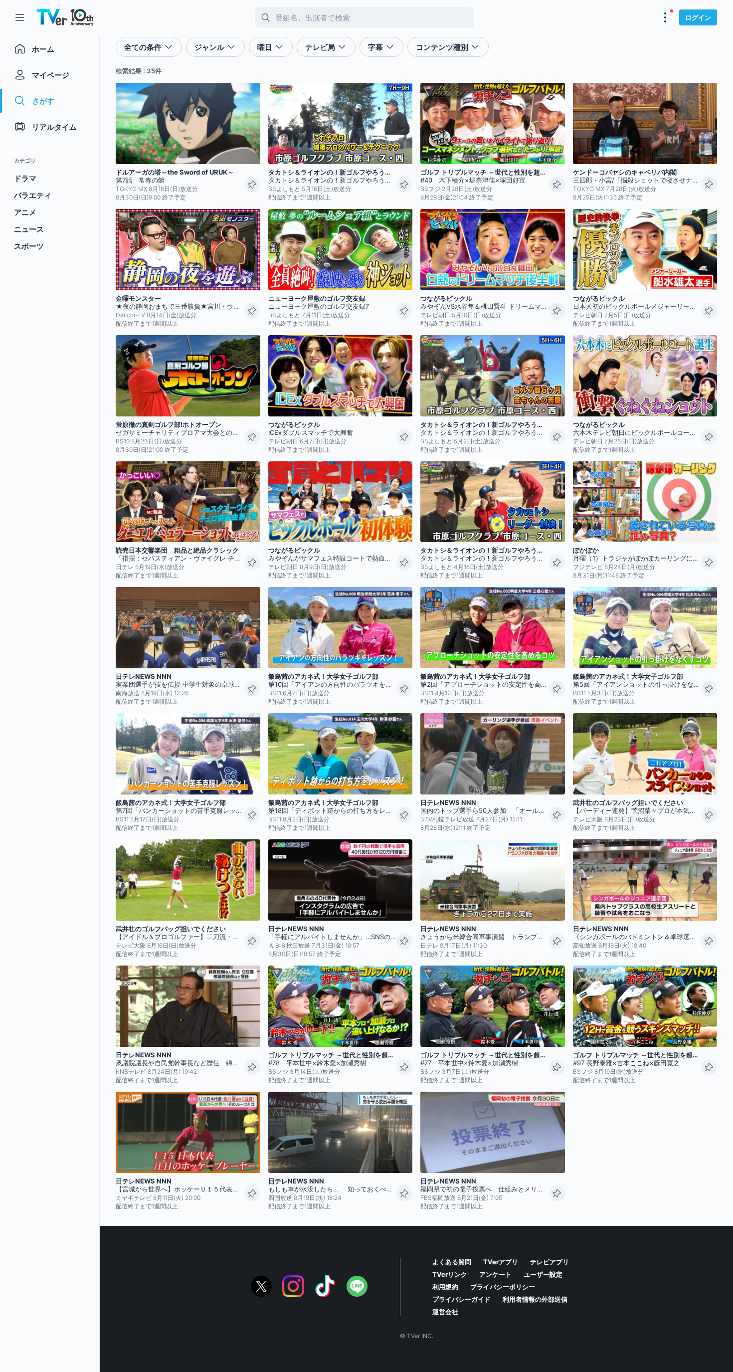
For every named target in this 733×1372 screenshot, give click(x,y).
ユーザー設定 (543, 1274)
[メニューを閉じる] (20, 17)
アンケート (495, 1274)
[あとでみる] (252, 185)
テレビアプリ (549, 1262)
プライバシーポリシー (502, 1287)
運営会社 (445, 1312)
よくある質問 (451, 1262)
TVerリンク (449, 1274)
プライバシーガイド (461, 1299)
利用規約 (445, 1287)
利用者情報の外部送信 (535, 1299)
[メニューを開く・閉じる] (665, 17)
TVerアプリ (500, 1262)
